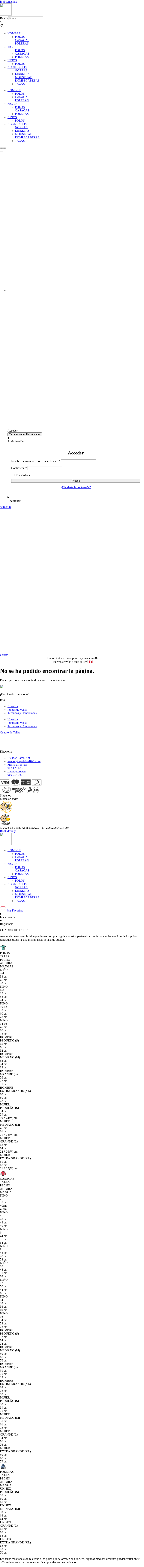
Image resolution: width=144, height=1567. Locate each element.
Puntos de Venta (17, 709)
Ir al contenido (8, 1)
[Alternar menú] (1, 151)
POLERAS (22, 43)
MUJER (12, 46)
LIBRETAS (22, 73)
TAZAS (20, 83)
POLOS (20, 36)
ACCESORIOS (17, 67)
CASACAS (22, 40)
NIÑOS (12, 60)
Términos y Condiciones (22, 713)
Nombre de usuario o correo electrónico (35, 461)
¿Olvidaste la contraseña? (76, 487)
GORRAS (21, 70)
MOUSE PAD (23, 77)
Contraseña (19, 468)
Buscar (4, 18)
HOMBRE (14, 33)
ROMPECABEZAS (27, 80)
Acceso (76, 480)
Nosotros (13, 706)
